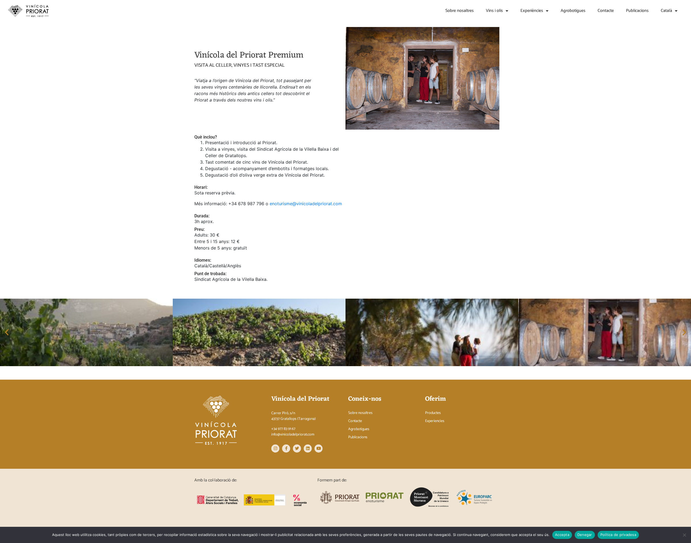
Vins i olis (494, 10)
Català (666, 10)
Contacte (606, 10)
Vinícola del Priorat (300, 399)
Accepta (562, 534)
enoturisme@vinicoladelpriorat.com (306, 203)
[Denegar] (684, 535)
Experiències (531, 10)
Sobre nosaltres (459, 10)
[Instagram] (275, 448)
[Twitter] (297, 448)
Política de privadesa (618, 534)
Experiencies (434, 421)
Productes (433, 413)
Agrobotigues (573, 10)
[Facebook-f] (286, 448)
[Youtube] (318, 448)
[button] (7, 332)
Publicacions (637, 10)
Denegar (584, 534)
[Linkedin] (308, 448)
